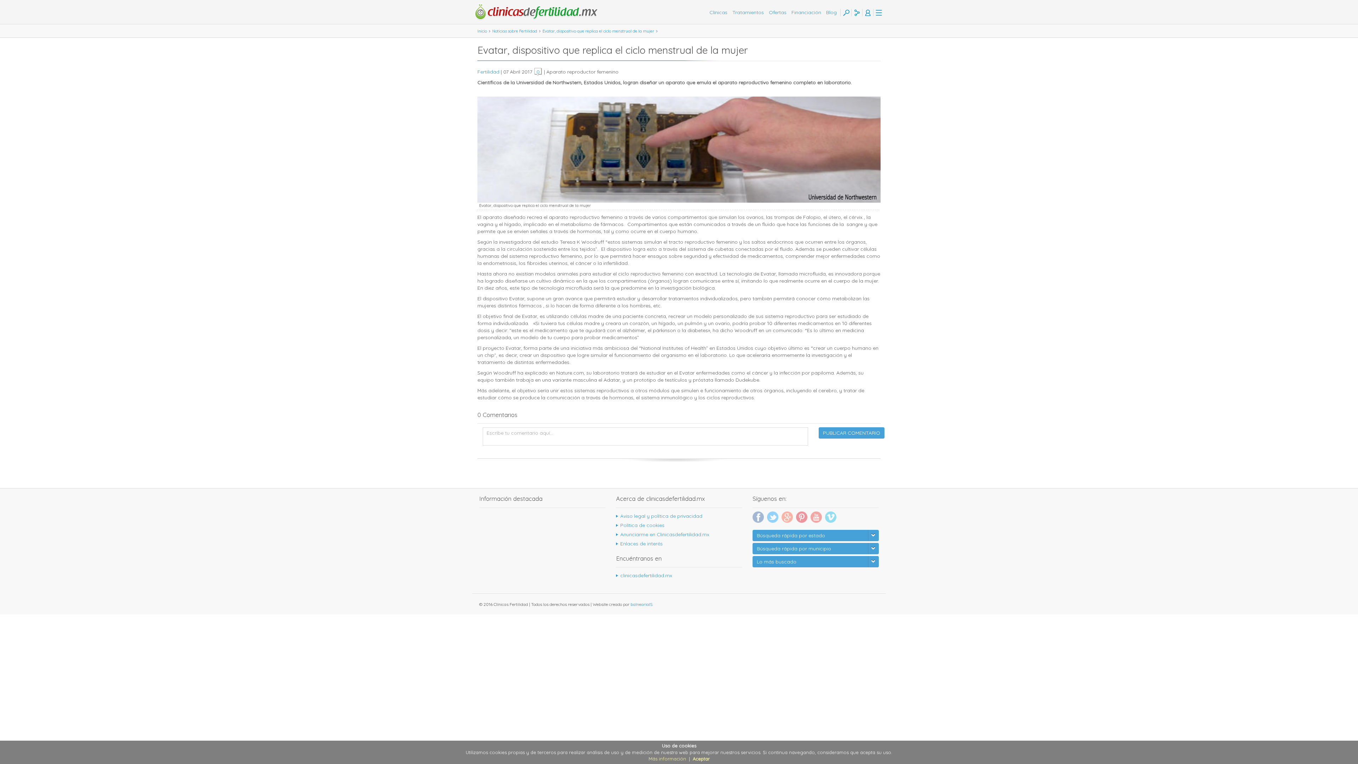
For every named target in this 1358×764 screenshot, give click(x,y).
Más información (667, 759)
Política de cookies (642, 525)
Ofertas (778, 12)
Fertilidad (488, 72)
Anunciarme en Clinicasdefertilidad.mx (664, 534)
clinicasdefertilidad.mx (646, 575)
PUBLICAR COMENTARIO (851, 433)
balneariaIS (641, 604)
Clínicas (718, 12)
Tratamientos (748, 12)
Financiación (806, 12)
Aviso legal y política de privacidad (661, 516)
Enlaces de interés (641, 543)
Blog (831, 12)
